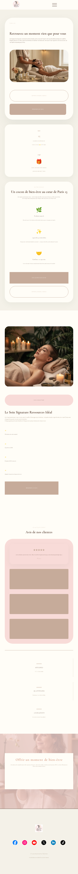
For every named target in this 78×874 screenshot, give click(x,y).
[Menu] (54, 5)
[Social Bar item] (15, 842)
